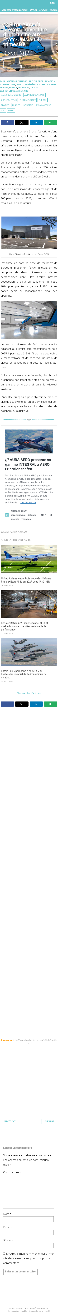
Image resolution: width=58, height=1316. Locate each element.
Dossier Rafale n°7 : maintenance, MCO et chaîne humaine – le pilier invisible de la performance (24, 626)
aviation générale (34, 95)
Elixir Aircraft (28, 100)
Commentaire (12, 1172)
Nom (7, 1214)
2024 (2, 81)
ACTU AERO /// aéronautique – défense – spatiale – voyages (30, 10)
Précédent (10, 1121)
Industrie (23, 88)
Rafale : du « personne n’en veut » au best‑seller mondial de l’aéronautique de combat (24, 674)
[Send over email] (50, 122)
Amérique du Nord (17, 81)
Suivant (49, 1121)
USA (33, 88)
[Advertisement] (30, 843)
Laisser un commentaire (14, 91)
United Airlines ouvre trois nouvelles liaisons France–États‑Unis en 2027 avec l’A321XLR (26, 580)
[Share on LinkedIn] (36, 122)
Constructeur (47, 84)
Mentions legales (16, 1308)
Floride (5, 105)
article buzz (36, 81)
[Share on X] (21, 122)
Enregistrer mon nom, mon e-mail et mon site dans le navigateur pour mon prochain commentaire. (28, 1258)
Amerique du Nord (11, 95)
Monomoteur (43, 105)
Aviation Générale (27, 84)
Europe (4, 88)
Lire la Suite (14, 64)
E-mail (7, 1227)
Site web (8, 1240)
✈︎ (37, 88)
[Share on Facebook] (7, 122)
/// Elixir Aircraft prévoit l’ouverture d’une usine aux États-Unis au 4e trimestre (25, 34)
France (13, 88)
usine (11, 110)
